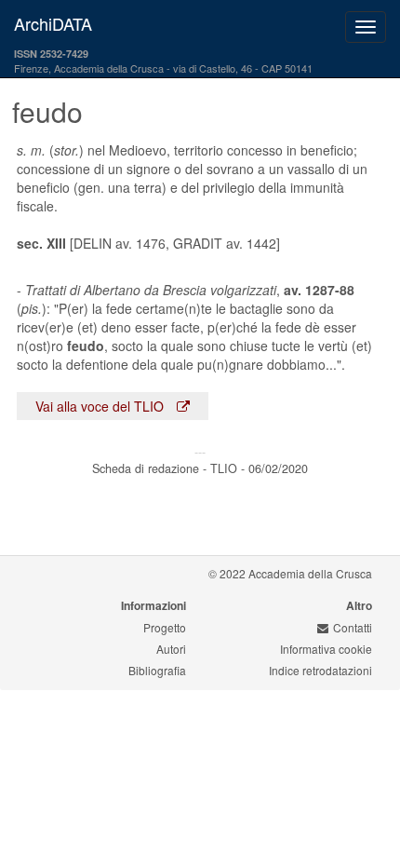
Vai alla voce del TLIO (101, 406)
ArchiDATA (53, 23)
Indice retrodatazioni (320, 670)
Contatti (352, 627)
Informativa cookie (326, 649)
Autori (171, 649)
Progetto (164, 627)
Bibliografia (157, 670)
